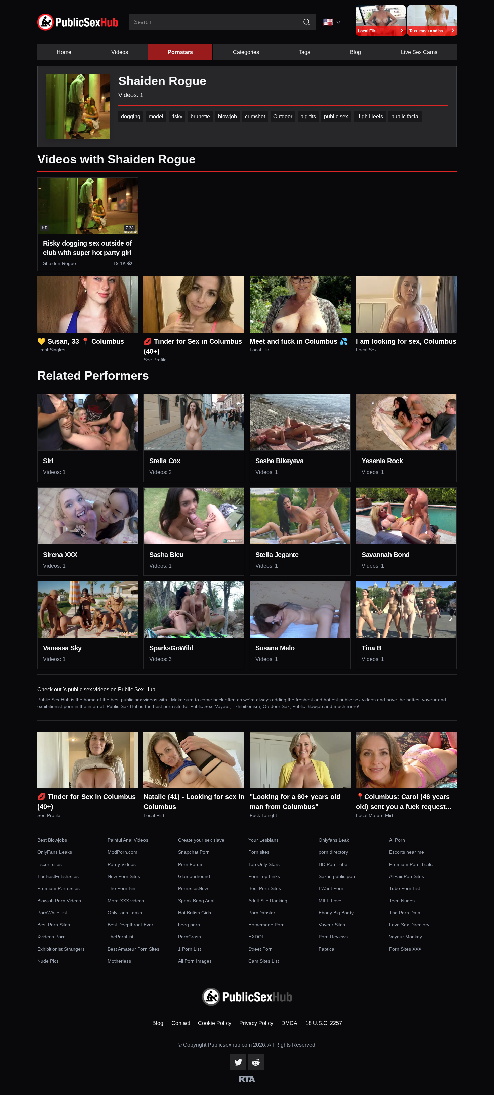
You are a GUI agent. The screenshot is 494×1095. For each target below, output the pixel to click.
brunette (200, 116)
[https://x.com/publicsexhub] (238, 1062)
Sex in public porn (338, 876)
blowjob (227, 116)
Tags (304, 52)
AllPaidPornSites (406, 876)
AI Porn (397, 840)
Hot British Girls (194, 912)
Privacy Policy (256, 1023)
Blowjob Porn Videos (59, 900)
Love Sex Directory (409, 924)
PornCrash (189, 936)
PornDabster (261, 912)
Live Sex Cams (419, 52)
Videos (119, 52)
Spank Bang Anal (196, 900)
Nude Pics (48, 961)
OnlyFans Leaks (54, 852)
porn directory (333, 852)
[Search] (306, 22)
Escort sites (49, 864)
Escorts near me (406, 852)
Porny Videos (122, 864)
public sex (336, 116)
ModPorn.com (122, 852)
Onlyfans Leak (334, 840)
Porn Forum (191, 864)
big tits (308, 116)
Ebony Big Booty (336, 912)
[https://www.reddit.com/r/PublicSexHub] (256, 1062)
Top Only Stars (264, 864)
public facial (405, 116)
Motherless (119, 961)
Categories (246, 52)
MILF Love (330, 900)
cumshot (255, 116)
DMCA (289, 1023)
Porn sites (259, 852)
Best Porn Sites (264, 888)
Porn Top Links (264, 876)
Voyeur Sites (332, 924)
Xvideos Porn (51, 936)
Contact (180, 1023)
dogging (130, 116)
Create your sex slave (201, 840)
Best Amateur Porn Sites (133, 949)
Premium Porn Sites (58, 888)
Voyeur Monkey (405, 936)
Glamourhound (194, 876)
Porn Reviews (333, 936)
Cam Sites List (263, 961)
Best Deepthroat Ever (130, 924)
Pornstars (180, 52)
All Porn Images (195, 961)
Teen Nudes (402, 900)
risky (176, 116)
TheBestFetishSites (58, 876)
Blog (355, 52)
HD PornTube (333, 864)
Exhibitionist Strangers (61, 949)
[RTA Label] (247, 1079)
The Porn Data (404, 912)
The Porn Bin (121, 888)
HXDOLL (257, 936)
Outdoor (282, 116)
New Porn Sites (124, 876)
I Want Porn (331, 888)
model (156, 116)
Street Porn (260, 949)
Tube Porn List (404, 888)
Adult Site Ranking (267, 900)
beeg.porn (189, 924)
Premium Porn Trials (411, 864)
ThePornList (120, 936)
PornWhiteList (52, 912)
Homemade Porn (266, 924)
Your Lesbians (263, 840)
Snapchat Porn (194, 852)
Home (64, 52)
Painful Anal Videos (128, 840)
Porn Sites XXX (405, 949)
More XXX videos (126, 900)
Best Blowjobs (52, 840)
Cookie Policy (214, 1023)
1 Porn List (189, 949)
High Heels (369, 116)
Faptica (326, 949)
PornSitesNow (193, 888)
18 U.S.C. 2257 (323, 1023)
